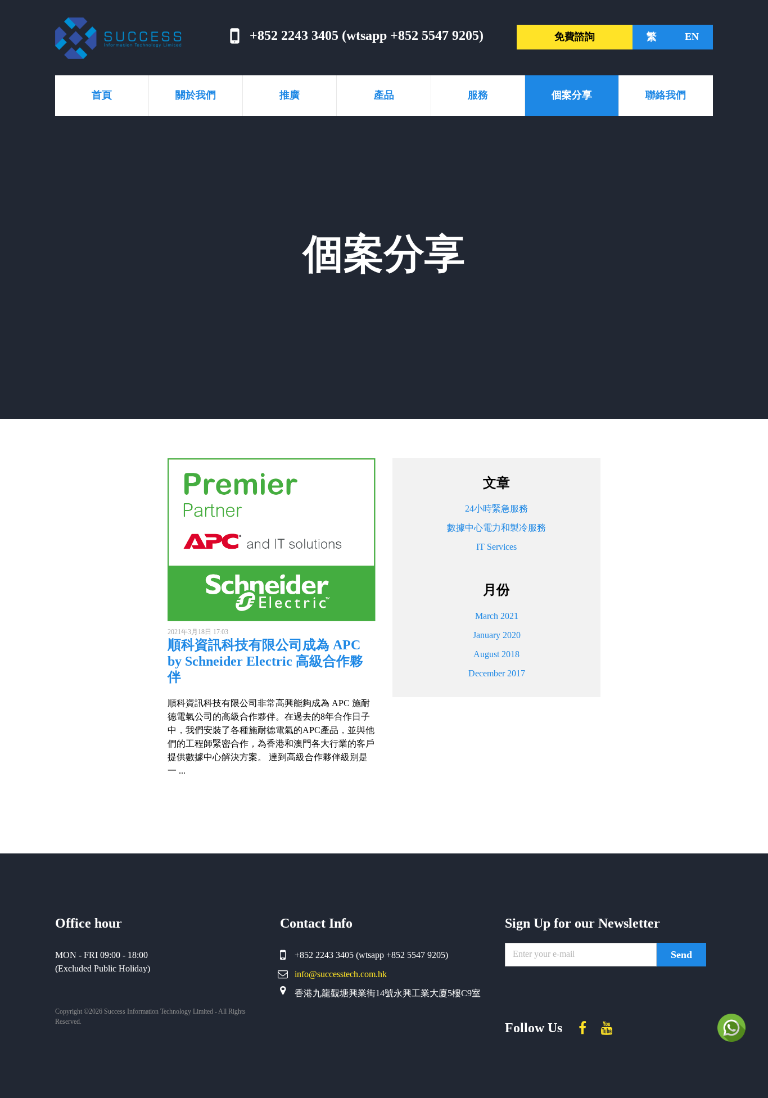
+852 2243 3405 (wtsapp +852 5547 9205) (367, 35)
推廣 (289, 95)
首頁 (102, 95)
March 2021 (496, 616)
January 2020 (497, 635)
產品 (384, 95)
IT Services (496, 547)
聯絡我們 (665, 95)
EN (692, 36)
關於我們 (195, 95)
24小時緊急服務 (496, 508)
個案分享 (572, 95)
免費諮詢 (574, 36)
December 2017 (496, 673)
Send (681, 954)
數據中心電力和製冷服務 (496, 527)
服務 (478, 95)
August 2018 (496, 654)
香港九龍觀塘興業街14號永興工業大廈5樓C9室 (388, 993)
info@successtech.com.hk (341, 974)
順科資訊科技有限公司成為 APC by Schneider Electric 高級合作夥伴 (265, 661)
